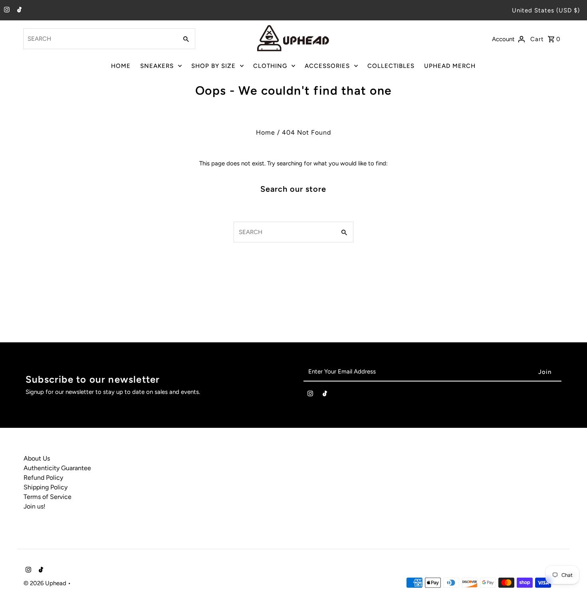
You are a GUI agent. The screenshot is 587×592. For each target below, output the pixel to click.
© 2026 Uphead (46, 583)
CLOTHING (270, 66)
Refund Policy (43, 477)
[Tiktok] (18, 10)
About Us (37, 458)
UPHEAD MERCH (450, 66)
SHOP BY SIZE (213, 66)
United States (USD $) (546, 10)
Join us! (35, 506)
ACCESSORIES (327, 66)
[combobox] (100, 39)
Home (265, 132)
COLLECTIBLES (390, 66)
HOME (121, 66)
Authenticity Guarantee (57, 468)
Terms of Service (47, 497)
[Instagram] (6, 10)
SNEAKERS (157, 66)
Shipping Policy (45, 487)
